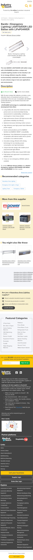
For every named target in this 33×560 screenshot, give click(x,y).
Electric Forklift (7, 336)
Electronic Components (6, 515)
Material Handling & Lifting (24, 493)
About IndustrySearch (6, 453)
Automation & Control (6, 488)
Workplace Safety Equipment (16, 18)
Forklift (5, 343)
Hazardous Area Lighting (7, 20)
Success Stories (5, 466)
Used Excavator (22, 343)
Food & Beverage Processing (8, 518)
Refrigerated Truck (23, 330)
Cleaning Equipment (6, 495)
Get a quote (17, 556)
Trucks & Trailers (21, 523)
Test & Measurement (22, 518)
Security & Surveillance (23, 515)
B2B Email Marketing (6, 458)
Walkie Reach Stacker (24, 347)
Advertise (29, 1)
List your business (16, 473)
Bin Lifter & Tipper (8, 326)
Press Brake (21, 325)
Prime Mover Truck (23, 327)
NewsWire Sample (5, 461)
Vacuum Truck (22, 345)
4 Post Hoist (6, 323)
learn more (8, 308)
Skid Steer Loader (23, 336)
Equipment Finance (8, 339)
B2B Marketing (4, 456)
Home (2, 448)
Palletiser (20, 322)
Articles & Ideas (5, 450)
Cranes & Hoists (5, 508)
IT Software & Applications (7, 540)
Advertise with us (5, 463)
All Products (4, 18)
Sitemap (3, 469)
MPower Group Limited (13, 35)
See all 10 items (26, 205)
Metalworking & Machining (24, 495)
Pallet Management (22, 508)
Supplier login (16, 477)
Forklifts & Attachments (7, 520)
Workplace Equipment (22, 544)
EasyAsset (19, 407)
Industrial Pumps (5, 532)
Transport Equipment (22, 520)
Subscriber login (16, 481)
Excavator (6, 341)
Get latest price (6, 32)
